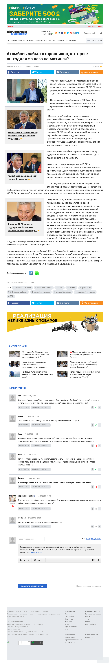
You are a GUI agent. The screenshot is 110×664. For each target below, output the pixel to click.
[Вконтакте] (59, 33)
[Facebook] (62, 33)
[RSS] (56, 33)
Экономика (30, 40)
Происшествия (63, 40)
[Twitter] (68, 33)
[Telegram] (77, 33)
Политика (21, 40)
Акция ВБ (72, 40)
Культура (47, 40)
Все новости (12, 40)
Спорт (54, 40)
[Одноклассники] (65, 33)
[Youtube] (71, 33)
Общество (39, 40)
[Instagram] (74, 33)
